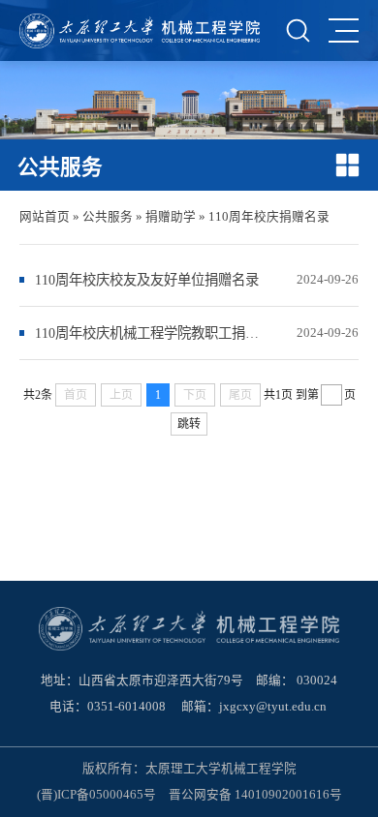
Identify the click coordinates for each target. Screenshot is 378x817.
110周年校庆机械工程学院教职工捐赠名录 (149, 333)
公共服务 (107, 217)
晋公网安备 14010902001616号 (255, 795)
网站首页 (44, 217)
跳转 (189, 424)
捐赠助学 (170, 217)
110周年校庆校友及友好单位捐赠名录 (147, 279)
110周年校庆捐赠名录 (269, 217)
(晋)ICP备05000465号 (96, 795)
